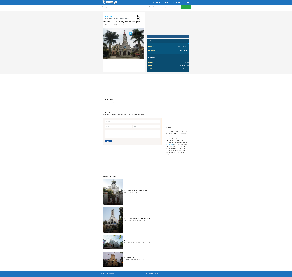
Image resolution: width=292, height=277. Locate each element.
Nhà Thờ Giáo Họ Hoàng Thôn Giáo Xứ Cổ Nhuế (137, 218)
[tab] (130, 33)
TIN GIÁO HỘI (167, 2)
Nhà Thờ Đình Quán (129, 241)
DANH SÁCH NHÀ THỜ (178, 2)
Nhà (106, 16)
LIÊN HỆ (188, 2)
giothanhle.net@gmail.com (172, 137)
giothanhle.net (169, 144)
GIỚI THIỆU (159, 2)
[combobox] (153, 7)
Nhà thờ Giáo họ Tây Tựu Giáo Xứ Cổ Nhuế (135, 190)
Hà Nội (111, 16)
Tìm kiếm (186, 7)
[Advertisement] (168, 22)
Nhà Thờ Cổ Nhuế (129, 258)
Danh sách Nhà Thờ (153, 273)
